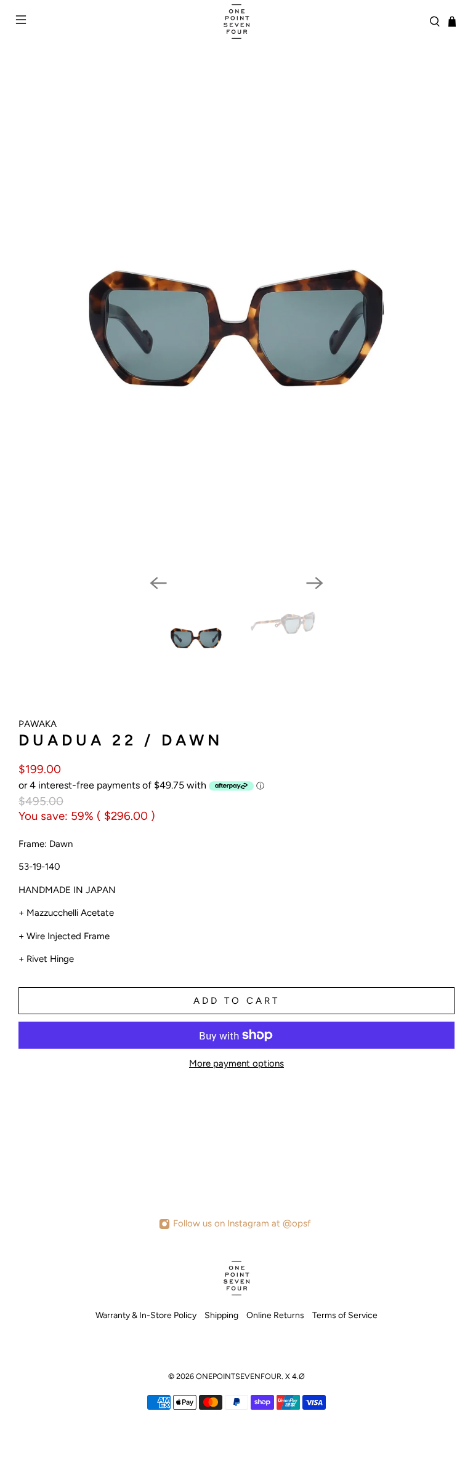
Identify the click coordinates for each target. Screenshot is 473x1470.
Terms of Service (345, 1315)
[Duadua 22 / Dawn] (236, 334)
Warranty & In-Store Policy (145, 1315)
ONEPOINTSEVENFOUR (238, 1376)
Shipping (221, 1315)
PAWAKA (37, 723)
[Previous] (158, 583)
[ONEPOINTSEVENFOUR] (236, 21)
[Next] (314, 583)
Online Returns (275, 1315)
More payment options (236, 1063)
